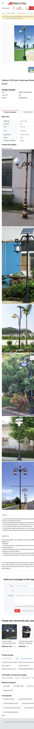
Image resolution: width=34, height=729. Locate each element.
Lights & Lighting (11, 13)
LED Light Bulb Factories (25, 699)
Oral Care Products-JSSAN (9, 662)
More (3, 715)
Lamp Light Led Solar (28, 703)
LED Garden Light (18, 686)
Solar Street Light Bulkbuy (10, 712)
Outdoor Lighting (21, 13)
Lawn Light (6, 686)
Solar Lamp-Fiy (6, 665)
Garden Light (30, 13)
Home (3, 13)
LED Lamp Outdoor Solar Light (11, 708)
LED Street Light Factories (10, 703)
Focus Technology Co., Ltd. (23, 722)
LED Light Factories (8, 699)
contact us (7, 18)
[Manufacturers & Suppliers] (17, 3)
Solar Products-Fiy (23, 665)
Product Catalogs (27, 658)
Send (17, 611)
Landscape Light (8, 690)
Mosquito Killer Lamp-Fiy (9, 669)
